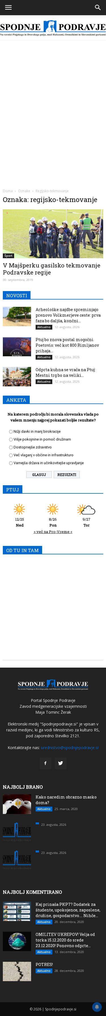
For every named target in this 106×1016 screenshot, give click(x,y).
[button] (98, 7)
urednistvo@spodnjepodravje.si (69, 747)
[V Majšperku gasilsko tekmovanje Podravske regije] (53, 233)
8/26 (53, 522)
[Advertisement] (53, 96)
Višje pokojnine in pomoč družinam (42, 439)
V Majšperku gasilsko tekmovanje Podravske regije (51, 268)
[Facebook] (45, 763)
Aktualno (44, 327)
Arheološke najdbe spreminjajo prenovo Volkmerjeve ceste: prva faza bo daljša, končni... (68, 315)
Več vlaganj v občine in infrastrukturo (43, 455)
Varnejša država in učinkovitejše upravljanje (49, 463)
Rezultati (66, 474)
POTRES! (44, 964)
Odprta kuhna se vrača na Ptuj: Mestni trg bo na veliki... (66, 372)
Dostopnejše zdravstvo (33, 447)
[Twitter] (60, 763)
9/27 (86, 522)
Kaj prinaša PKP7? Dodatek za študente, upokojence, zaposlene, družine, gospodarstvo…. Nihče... (68, 910)
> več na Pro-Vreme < (53, 531)
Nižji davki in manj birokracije (37, 431)
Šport (8, 256)
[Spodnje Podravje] (53, 28)
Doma (8, 191)
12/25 (19, 522)
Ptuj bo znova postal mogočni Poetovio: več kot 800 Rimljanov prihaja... (67, 345)
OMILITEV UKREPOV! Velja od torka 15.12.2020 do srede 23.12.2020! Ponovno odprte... (65, 940)
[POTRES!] (17, 971)
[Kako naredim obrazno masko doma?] (17, 804)
